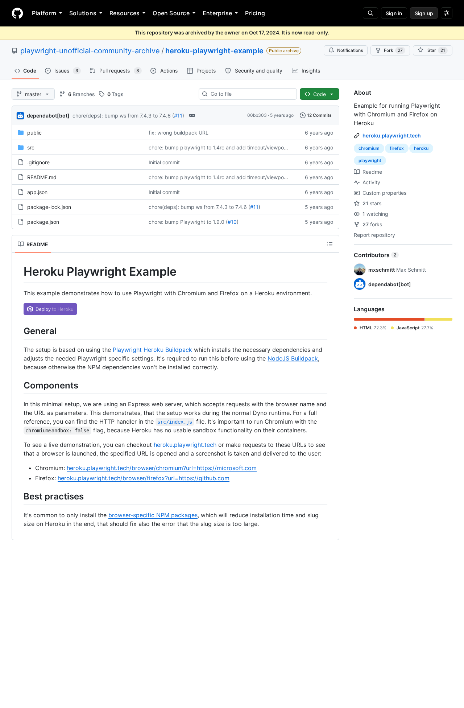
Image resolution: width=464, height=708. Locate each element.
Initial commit (164, 162)
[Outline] (330, 244)
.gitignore (38, 162)
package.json (43, 222)
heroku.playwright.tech (185, 444)
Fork (393, 50)
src (30, 147)
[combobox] (251, 93)
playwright (370, 160)
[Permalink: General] (18, 331)
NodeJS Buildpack (293, 358)
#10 (232, 222)
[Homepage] (17, 13)
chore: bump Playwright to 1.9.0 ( (188, 222)
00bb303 (257, 115)
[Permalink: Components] (18, 385)
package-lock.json (49, 207)
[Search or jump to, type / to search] (370, 13)
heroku (421, 148)
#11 (178, 115)
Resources (124, 13)
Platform (44, 13)
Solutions (82, 13)
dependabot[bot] (48, 115)
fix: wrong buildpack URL (178, 132)
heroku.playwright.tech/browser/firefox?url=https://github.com (143, 478)
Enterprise (217, 13)
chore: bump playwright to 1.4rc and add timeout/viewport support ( (230, 147)
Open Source (171, 13)
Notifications (350, 50)
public (34, 132)
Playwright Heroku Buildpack (152, 349)
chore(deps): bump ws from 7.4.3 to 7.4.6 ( (123, 115)
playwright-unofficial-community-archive (90, 50)
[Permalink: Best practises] (18, 496)
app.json (37, 192)
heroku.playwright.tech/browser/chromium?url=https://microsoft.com (162, 468)
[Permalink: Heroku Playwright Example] (18, 272)
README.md (42, 177)
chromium (369, 148)
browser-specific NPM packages (153, 515)
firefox (397, 148)
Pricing (255, 13)
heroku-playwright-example (214, 50)
